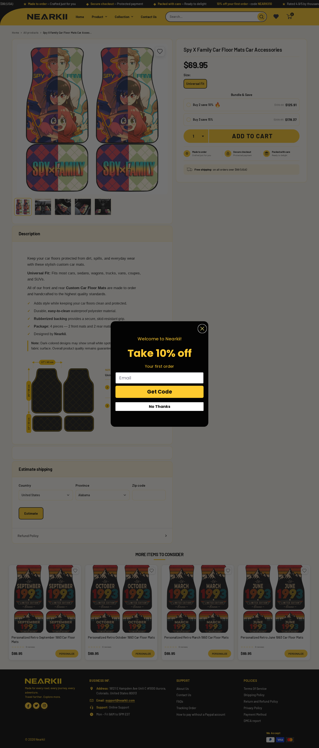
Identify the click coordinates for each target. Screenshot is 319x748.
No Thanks (159, 406)
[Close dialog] (202, 329)
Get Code (159, 391)
